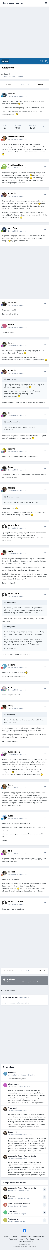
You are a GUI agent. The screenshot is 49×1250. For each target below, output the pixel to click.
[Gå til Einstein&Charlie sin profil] (4, 138)
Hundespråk (12, 1132)
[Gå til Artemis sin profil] (4, 194)
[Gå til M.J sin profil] (4, 852)
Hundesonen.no (12, 3)
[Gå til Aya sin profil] (4, 688)
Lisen (10, 1214)
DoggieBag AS (24, 1244)
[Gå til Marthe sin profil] (4, 489)
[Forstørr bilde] (19, 104)
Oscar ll (7, 74)
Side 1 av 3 (25, 84)
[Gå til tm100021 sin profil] (4, 326)
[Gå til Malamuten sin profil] (5, 1109)
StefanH (14, 1087)
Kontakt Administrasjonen (21, 1236)
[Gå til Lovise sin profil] (5, 1220)
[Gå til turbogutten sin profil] (4, 753)
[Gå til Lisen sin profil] (5, 1212)
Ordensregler (38, 1236)
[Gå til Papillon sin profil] (4, 873)
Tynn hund (12, 1108)
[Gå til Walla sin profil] (4, 817)
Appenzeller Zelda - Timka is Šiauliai (22, 1156)
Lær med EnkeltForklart (25, 1241)
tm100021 (12, 324)
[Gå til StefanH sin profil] (5, 1085)
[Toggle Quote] (5, 379)
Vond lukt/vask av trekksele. (19, 1204)
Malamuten (15, 1110)
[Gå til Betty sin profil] (4, 786)
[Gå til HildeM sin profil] (4, 666)
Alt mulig (20, 76)
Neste (40, 84)
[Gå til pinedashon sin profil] (5, 1074)
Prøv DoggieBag (32, 1239)
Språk (5, 1236)
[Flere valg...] (44, 95)
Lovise (10, 1221)
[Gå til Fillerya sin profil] (4, 450)
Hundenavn (12, 1072)
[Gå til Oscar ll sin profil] (4, 95)
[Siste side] (46, 84)
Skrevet (18, 96)
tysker (10, 1206)
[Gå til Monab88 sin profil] (4, 303)
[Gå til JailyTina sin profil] (4, 229)
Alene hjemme (13, 1084)
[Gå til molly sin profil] (4, 552)
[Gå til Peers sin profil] (4, 344)
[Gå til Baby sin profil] (4, 468)
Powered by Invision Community (24, 1246)
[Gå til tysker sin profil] (5, 1205)
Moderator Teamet (16, 1239)
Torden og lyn (13, 1219)
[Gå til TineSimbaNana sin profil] (4, 166)
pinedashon (15, 1075)
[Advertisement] (24, 32)
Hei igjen (11, 1196)
